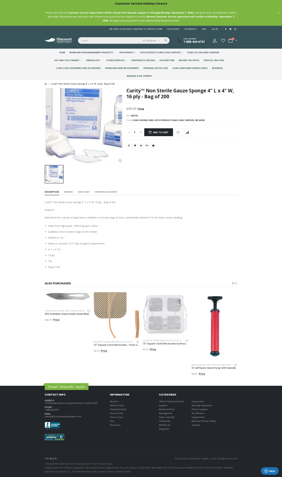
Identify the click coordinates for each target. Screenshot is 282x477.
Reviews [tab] (68, 191)
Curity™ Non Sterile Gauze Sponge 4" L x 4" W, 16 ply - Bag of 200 (180, 93)
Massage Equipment (202, 405)
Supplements (198, 417)
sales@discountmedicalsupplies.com (63, 416)
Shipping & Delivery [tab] (106, 191)
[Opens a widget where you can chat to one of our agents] (270, 471)
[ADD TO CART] (85, 298)
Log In (215, 29)
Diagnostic (164, 428)
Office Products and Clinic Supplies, (174, 120)
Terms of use (116, 417)
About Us (114, 401)
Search (166, 40)
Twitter (135, 145)
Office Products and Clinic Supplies (61, 311)
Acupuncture (198, 401)
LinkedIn (141, 145)
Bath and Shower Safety (204, 421)
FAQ (112, 421)
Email (153, 145)
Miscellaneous (198, 365)
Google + (147, 145)
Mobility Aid (164, 424)
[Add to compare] (187, 132)
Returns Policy (117, 405)
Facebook (129, 145)
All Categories (150, 40)
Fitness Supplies (200, 409)
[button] (233, 283)
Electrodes (131, 342)
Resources (115, 424)
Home (46, 83)
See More (200, 120)
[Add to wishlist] (178, 132)
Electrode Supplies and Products (109, 342)
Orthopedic (164, 421)
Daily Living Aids (167, 417)
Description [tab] (52, 191)
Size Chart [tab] (84, 191)
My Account (173, 29)
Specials (196, 424)
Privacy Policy (116, 413)
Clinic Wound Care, (143, 120)
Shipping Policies (118, 409)
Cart (204, 29)
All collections (198, 413)
